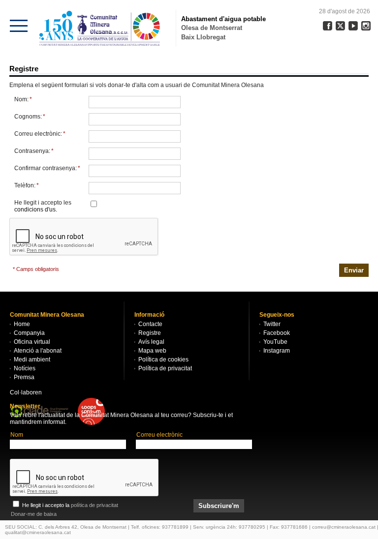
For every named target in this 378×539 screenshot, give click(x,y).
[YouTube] (353, 25)
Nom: (23, 99)
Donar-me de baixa (34, 514)
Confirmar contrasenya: (47, 168)
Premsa (24, 377)
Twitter (272, 324)
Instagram (276, 350)
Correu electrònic (159, 434)
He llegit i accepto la (69, 505)
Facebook (276, 332)
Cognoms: (29, 116)
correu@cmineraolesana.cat (344, 527)
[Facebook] (327, 25)
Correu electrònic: (39, 133)
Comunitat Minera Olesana (99, 28)
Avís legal (151, 341)
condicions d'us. (35, 209)
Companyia (29, 332)
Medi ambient (32, 359)
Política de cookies (163, 359)
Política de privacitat (165, 368)
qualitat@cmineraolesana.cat (38, 532)
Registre (149, 332)
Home (22, 324)
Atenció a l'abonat (38, 350)
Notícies (24, 368)
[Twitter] (340, 25)
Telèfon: (26, 185)
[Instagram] (366, 25)
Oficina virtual (32, 341)
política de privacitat (94, 505)
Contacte (150, 324)
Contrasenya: (34, 151)
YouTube (275, 341)
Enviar (354, 270)
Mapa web (152, 350)
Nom (16, 434)
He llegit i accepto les (42, 206)
